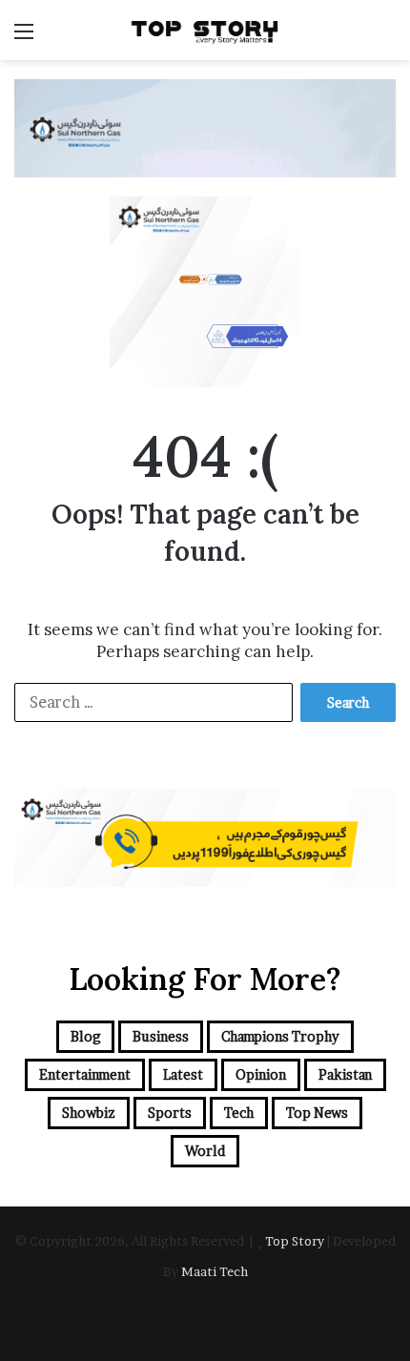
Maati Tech (214, 1271)
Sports (170, 1112)
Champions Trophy (280, 1036)
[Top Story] (205, 30)
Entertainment (85, 1074)
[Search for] (386, 37)
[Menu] (23, 37)
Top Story (294, 1240)
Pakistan (345, 1074)
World (205, 1151)
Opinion (261, 1074)
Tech (239, 1112)
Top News (317, 1112)
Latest (183, 1074)
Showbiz (88, 1112)
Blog (85, 1036)
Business (161, 1036)
